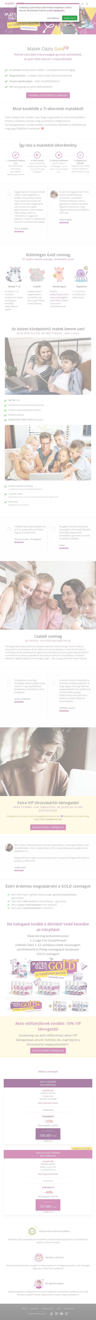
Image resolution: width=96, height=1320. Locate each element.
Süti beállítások (53, 18)
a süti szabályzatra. (56, 10)
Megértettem (70, 18)
